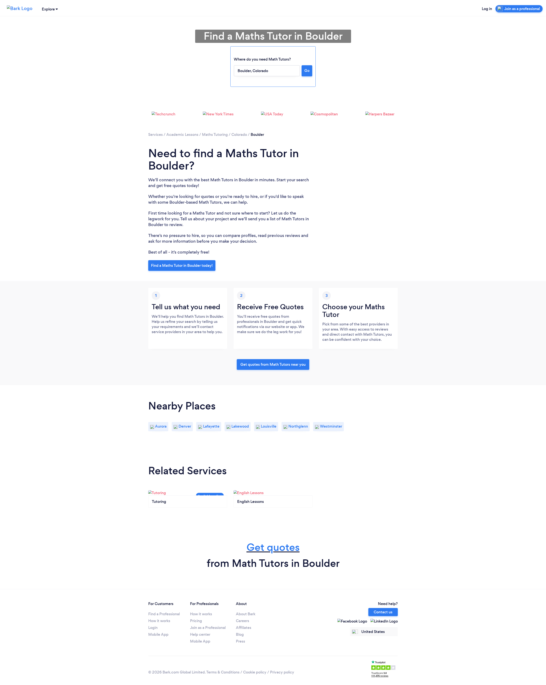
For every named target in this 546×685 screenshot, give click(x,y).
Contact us (383, 612)
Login (153, 627)
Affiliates (243, 627)
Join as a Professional (208, 627)
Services (155, 134)
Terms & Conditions (223, 672)
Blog (240, 634)
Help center (200, 634)
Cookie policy (254, 672)
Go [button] (306, 70)
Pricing (196, 620)
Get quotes (273, 547)
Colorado (239, 134)
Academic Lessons (182, 134)
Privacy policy (282, 672)
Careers (242, 620)
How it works (159, 620)
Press (240, 641)
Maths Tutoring (215, 134)
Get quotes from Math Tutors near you (273, 364)
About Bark (245, 614)
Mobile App (158, 634)
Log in (487, 8)
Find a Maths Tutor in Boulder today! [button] (182, 265)
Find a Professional (164, 614)
